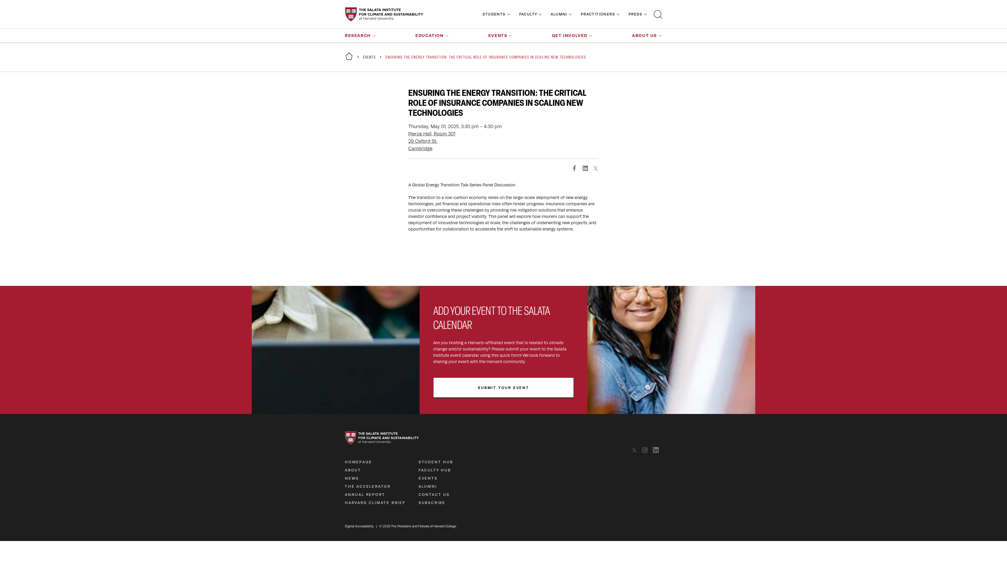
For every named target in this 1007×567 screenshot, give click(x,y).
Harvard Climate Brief (375, 503)
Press (635, 14)
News (352, 478)
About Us (644, 35)
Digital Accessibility (359, 526)
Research (358, 35)
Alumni (559, 14)
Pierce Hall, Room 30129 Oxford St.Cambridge (431, 141)
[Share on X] (595, 168)
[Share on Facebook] (574, 168)
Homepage (358, 462)
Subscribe (432, 503)
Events (497, 35)
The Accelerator (368, 486)
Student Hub (436, 462)
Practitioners (598, 14)
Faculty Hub (435, 470)
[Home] (349, 59)
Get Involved (569, 35)
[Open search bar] (658, 14)
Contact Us (434, 494)
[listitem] (636, 450)
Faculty (528, 14)
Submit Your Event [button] (503, 388)
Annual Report (365, 494)
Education (429, 35)
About (353, 470)
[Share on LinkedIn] (585, 168)
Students (494, 14)
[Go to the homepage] (384, 14)
